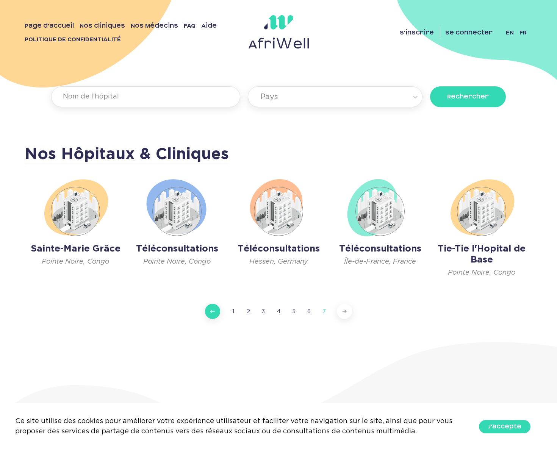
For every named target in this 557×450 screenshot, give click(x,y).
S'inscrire (417, 32)
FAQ (190, 25)
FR (523, 32)
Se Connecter (469, 32)
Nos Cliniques (102, 25)
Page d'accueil (49, 25)
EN (510, 32)
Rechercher (468, 96)
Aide (209, 25)
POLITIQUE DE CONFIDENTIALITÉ (73, 39)
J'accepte (504, 426)
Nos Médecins (154, 25)
